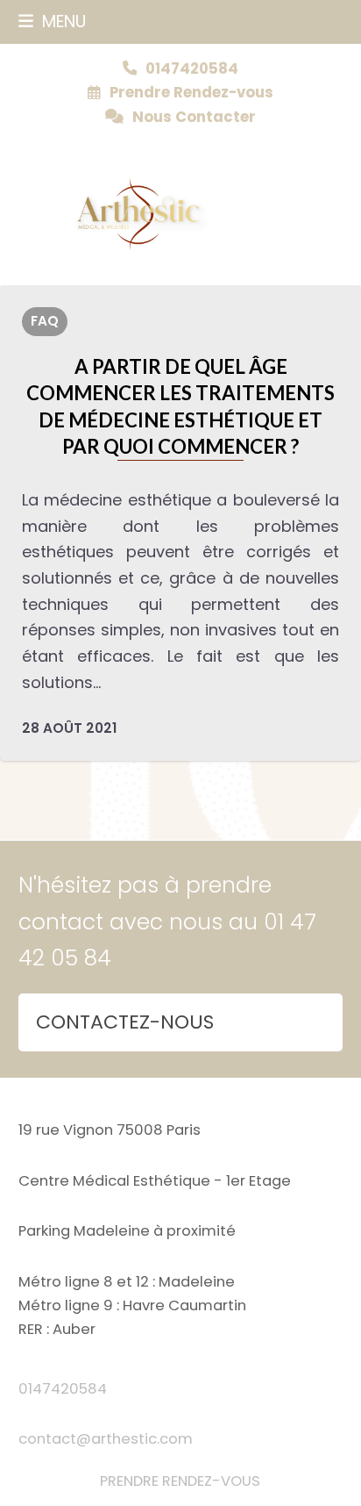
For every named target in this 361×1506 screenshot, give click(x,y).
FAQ (45, 321)
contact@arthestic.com (105, 1439)
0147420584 (62, 1389)
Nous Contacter (194, 117)
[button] (52, 21)
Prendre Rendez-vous (191, 92)
